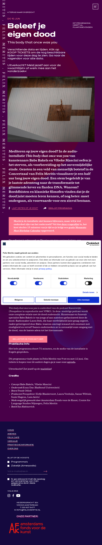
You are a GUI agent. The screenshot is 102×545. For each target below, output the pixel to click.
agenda (15, 58)
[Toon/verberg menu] (95, 6)
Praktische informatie (20, 445)
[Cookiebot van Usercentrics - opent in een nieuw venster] (88, 244)
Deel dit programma (60, 208)
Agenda (11, 434)
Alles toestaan (83, 300)
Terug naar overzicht (22, 12)
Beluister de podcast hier (28, 339)
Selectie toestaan (51, 300)
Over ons (12, 448)
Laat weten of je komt (25, 208)
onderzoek (17, 71)
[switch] (38, 283)
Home (10, 430)
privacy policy (45, 269)
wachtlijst (16, 68)
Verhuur (12, 441)
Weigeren (19, 300)
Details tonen (88, 292)
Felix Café (13, 437)
